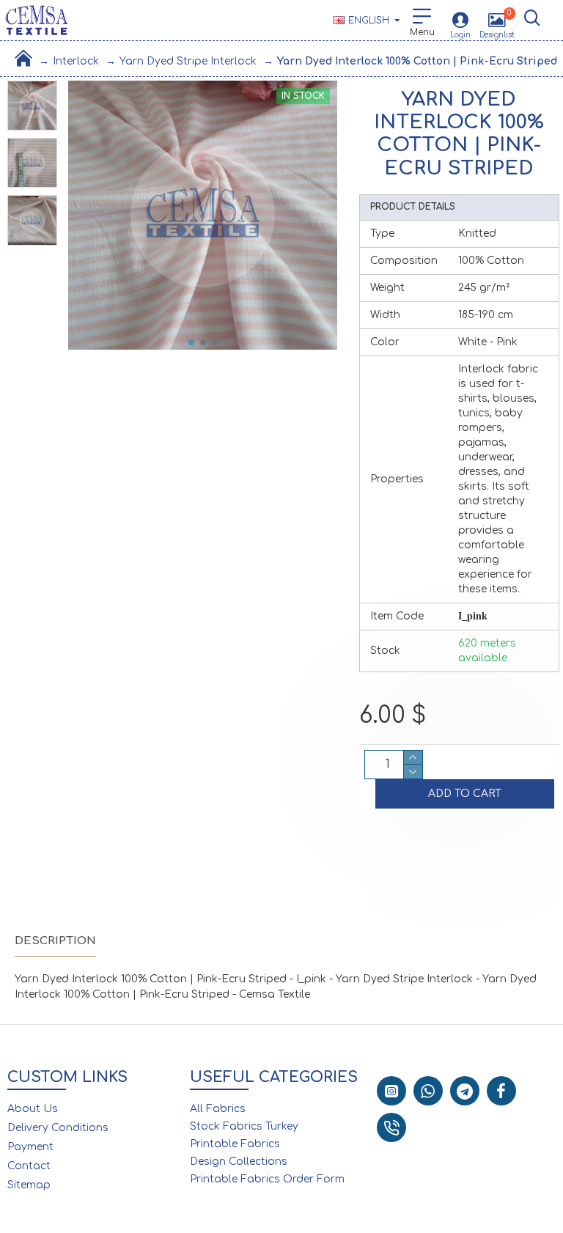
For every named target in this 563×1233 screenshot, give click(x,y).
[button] (191, 342)
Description (55, 941)
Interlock (76, 61)
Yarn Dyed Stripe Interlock (188, 61)
